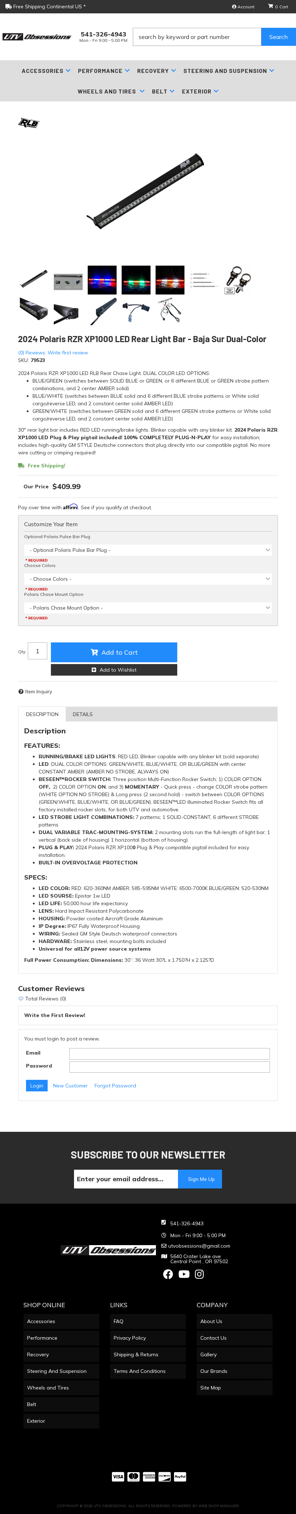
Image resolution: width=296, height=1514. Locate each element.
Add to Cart (119, 652)
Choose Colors (40, 565)
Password (39, 1066)
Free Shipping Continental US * (49, 6)
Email (33, 1053)
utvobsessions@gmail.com (199, 1245)
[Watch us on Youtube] (184, 1276)
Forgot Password (115, 1085)
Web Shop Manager (219, 1506)
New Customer (70, 1085)
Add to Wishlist (118, 670)
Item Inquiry (38, 691)
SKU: (23, 360)
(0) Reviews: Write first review (53, 352)
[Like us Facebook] (168, 1276)
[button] (214, 37)
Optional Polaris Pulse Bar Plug (57, 536)
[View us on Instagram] (199, 1276)
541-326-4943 (187, 1223)
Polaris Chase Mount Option (53, 594)
